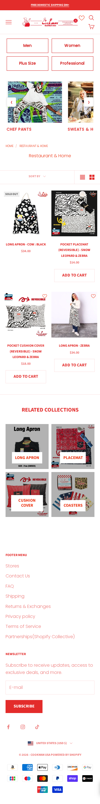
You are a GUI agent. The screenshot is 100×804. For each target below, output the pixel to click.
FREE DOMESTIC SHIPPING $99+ (50, 5)
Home (9, 146)
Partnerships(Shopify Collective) (40, 636)
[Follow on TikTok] (37, 727)
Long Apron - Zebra (74, 345)
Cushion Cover (27, 503)
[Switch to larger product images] (82, 177)
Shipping (15, 596)
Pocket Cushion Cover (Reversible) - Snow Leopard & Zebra (25, 351)
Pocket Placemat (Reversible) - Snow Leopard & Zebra (74, 250)
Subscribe (24, 706)
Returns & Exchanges (28, 606)
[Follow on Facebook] (8, 727)
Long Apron (27, 458)
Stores (12, 566)
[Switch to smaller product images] (91, 177)
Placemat (73, 458)
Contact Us (18, 576)
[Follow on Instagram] (23, 727)
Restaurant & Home (33, 146)
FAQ (10, 586)
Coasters (73, 505)
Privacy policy (20, 616)
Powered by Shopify (66, 755)
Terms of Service (23, 626)
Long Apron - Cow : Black (26, 244)
